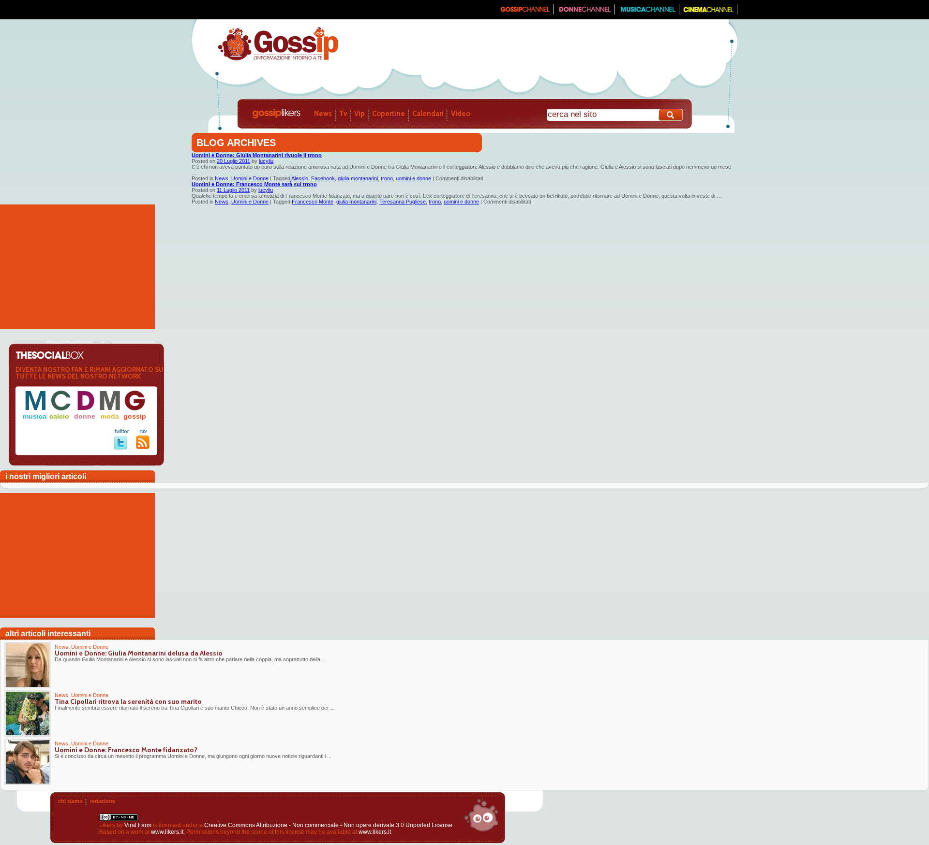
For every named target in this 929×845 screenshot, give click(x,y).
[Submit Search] (671, 115)
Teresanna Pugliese (402, 201)
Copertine (388, 113)
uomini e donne (413, 178)
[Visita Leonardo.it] (221, 9)
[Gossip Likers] (278, 59)
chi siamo (70, 801)
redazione (102, 801)
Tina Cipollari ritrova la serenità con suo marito (128, 701)
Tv (343, 113)
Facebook (323, 178)
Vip (359, 113)
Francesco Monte (312, 201)
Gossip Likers (276, 113)
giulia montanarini (358, 178)
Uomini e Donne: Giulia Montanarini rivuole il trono (257, 155)
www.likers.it (167, 832)
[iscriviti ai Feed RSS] (143, 447)
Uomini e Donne (250, 178)
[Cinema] (708, 12)
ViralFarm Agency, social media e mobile (481, 815)
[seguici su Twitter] (121, 448)
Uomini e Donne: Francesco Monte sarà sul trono (254, 184)
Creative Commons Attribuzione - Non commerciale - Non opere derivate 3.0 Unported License (328, 825)
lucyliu (266, 161)
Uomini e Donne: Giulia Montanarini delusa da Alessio (139, 653)
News (323, 113)
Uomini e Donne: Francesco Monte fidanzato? (126, 749)
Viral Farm (137, 825)
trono (387, 178)
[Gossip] (524, 12)
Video (460, 113)
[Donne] (584, 12)
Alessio (299, 178)
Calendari (428, 113)
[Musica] (647, 12)
